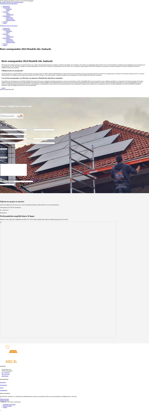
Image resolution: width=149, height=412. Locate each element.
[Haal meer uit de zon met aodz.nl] (8, 3)
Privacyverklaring (7, 406)
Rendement (9, 9)
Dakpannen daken (10, 20)
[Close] (0, 410)
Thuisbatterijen (10, 14)
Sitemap (5, 407)
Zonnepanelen (3, 385)
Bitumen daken (10, 19)
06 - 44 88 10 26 (4, 2)
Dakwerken (3, 382)
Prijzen (8, 10)
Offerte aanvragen (4, 400)
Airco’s (8, 13)
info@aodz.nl (19, 2)
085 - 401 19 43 (12, 2)
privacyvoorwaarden (36, 180)
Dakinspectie (9, 17)
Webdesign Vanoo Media (9, 404)
